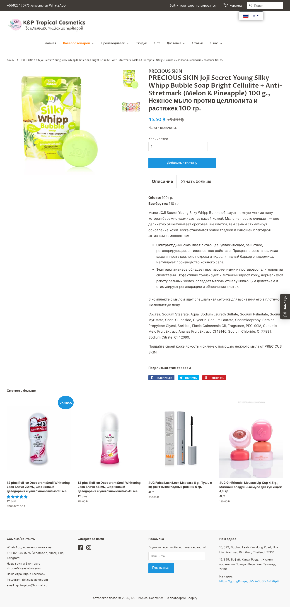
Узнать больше (196, 181)
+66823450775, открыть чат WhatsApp (36, 5)
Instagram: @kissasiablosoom (27, 579)
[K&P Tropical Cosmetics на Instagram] (88, 548)
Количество (158, 139)
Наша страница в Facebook (26, 574)
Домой (10, 60)
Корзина (236, 5)
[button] (17, 497)
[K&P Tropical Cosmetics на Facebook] (80, 548)
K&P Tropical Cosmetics (147, 598)
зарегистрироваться (203, 5)
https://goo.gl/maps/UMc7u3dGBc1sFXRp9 (249, 581)
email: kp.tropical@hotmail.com (28, 585)
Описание (162, 181)
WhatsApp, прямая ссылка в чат (30, 547)
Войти (173, 5)
